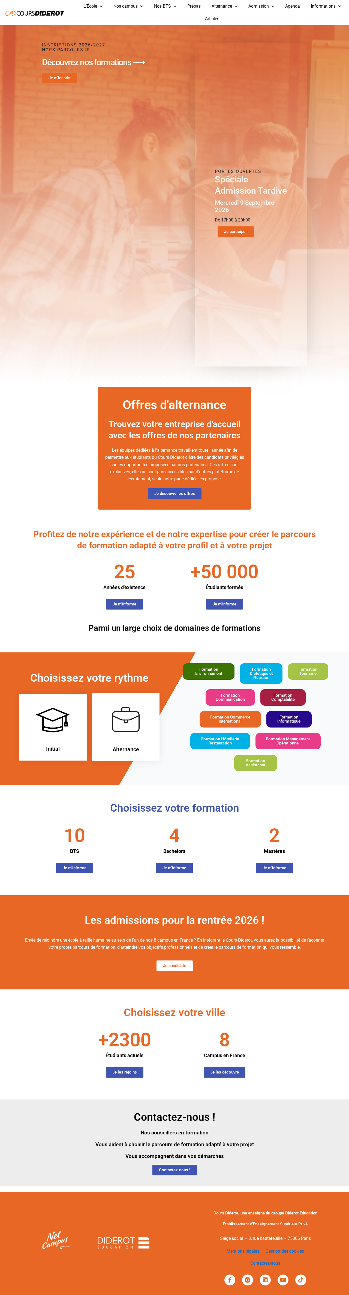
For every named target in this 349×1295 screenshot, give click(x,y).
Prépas (194, 6)
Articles (212, 18)
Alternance (222, 6)
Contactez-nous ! (174, 1117)
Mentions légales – (246, 1251)
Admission (258, 6)
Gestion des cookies (285, 1251)
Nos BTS (162, 6)
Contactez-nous (265, 1263)
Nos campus (125, 6)
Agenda (292, 6)
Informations (323, 6)
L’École (90, 6)
